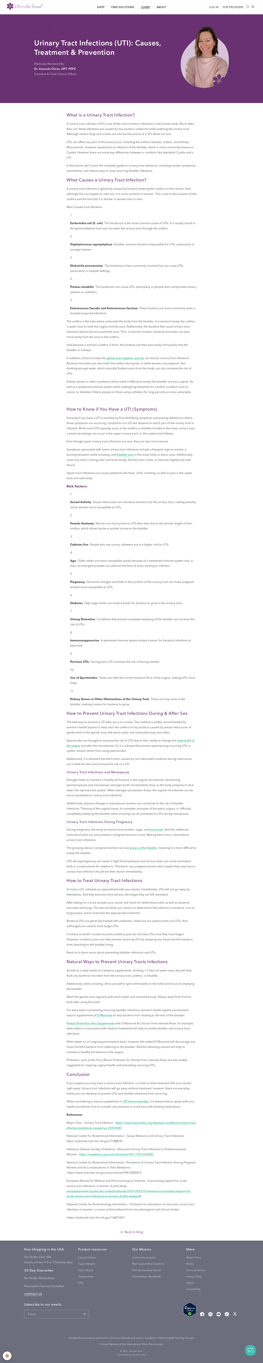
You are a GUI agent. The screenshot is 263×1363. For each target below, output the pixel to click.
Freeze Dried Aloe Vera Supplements (91, 1023)
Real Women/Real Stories (146, 1270)
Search (190, 1283)
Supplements (85, 1276)
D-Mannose (104, 1015)
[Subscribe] (84, 1314)
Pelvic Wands (85, 1270)
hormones (156, 829)
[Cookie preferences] (7, 1356)
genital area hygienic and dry (125, 358)
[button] (101, 7)
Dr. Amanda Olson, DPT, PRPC (55, 69)
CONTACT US (33, 1294)
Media (189, 1264)
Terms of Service (195, 1270)
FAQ (80, 1283)
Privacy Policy (194, 1276)
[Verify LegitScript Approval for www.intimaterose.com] (189, 1310)
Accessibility (193, 1289)
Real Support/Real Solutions (148, 1264)
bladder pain (125, 454)
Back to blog (134, 1231)
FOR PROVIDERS (233, 7)
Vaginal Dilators (87, 1257)
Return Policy (193, 1257)
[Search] (247, 6)
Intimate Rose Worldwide (146, 1276)
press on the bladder (143, 848)
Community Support (143, 1257)
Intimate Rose (136, 1351)
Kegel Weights (86, 1264)
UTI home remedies (135, 1101)
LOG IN (213, 7)
